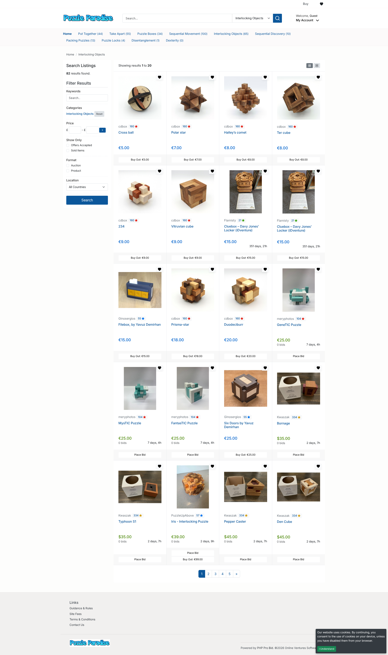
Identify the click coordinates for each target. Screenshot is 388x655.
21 (240, 220)
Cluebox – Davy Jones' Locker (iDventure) (241, 228)
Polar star (178, 132)
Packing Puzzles (80, 40)
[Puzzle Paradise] (88, 18)
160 (132, 126)
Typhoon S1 (127, 521)
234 (121, 226)
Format (71, 160)
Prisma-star (180, 324)
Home (67, 34)
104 (299, 319)
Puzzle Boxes (150, 34)
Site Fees (76, 614)
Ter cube (284, 133)
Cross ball (126, 132)
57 (198, 515)
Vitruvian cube (182, 226)
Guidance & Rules (81, 608)
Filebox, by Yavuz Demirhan (139, 324)
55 (140, 318)
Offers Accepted (81, 145)
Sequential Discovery (273, 34)
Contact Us (77, 625)
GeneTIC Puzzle (289, 325)
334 (295, 417)
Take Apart (120, 34)
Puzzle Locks (113, 40)
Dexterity (174, 40)
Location (72, 180)
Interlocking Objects (231, 34)
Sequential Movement (188, 34)
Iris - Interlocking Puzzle (189, 521)
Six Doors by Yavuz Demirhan (239, 425)
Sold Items (77, 150)
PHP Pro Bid (265, 648)
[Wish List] (321, 4)
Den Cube (284, 522)
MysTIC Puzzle (129, 423)
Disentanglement (145, 40)
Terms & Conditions (82, 619)
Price (70, 123)
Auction (76, 165)
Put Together (90, 34)
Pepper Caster (235, 521)
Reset (99, 113)
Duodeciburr (233, 324)
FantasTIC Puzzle (184, 423)
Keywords (73, 91)
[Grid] (309, 65)
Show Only (74, 140)
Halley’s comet (235, 132)
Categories (74, 108)
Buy (305, 4)
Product (76, 170)
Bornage (283, 423)
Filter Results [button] (79, 83)
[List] (317, 65)
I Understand (326, 648)
